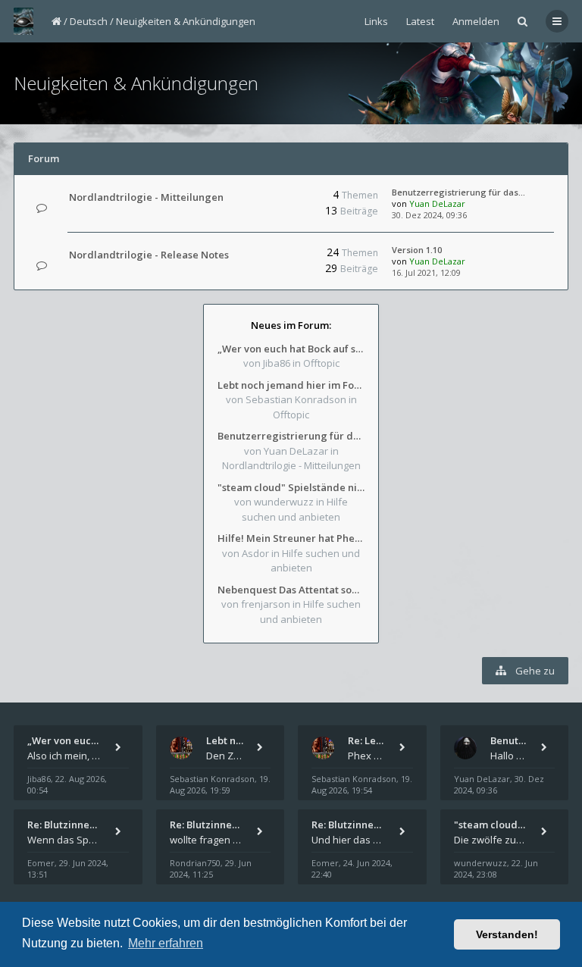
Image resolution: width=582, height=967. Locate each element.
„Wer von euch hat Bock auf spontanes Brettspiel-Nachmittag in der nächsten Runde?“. (291, 348)
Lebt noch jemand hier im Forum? (291, 385)
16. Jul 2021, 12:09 (426, 272)
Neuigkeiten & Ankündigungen (185, 21)
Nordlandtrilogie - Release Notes (149, 254)
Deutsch (89, 21)
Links (376, 21)
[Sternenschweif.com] (23, 21)
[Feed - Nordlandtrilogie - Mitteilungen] (269, 197)
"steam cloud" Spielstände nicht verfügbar (291, 487)
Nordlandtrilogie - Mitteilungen (146, 197)
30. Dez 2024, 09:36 (429, 215)
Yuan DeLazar (437, 203)
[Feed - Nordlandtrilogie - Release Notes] (269, 255)
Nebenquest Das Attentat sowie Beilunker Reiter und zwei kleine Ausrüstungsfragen (291, 589)
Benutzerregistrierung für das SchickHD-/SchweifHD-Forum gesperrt (291, 436)
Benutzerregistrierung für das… (458, 192)
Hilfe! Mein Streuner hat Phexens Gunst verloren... (291, 538)
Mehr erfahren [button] (165, 943)
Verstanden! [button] (507, 934)
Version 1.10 (417, 249)
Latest (420, 21)
